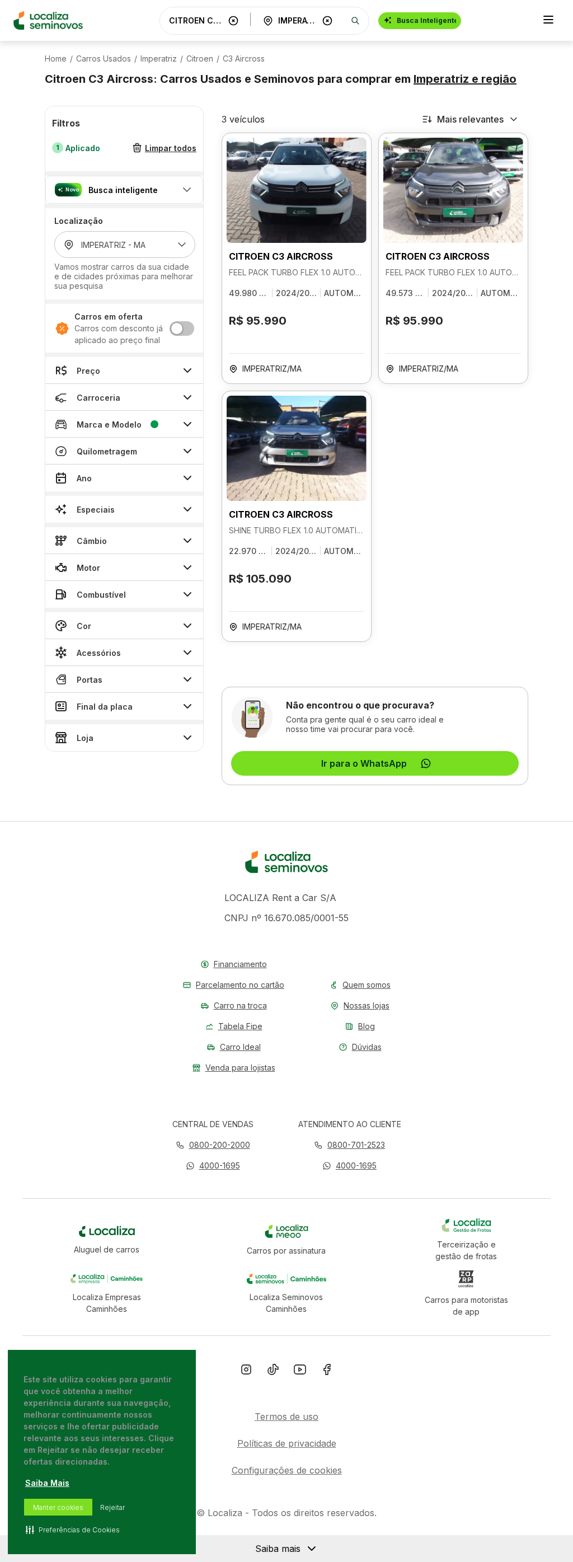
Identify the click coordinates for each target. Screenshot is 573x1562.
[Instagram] (246, 1372)
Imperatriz (158, 58)
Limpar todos (170, 148)
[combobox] (196, 20)
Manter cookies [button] (58, 1507)
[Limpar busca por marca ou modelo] (233, 20)
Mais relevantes (470, 119)
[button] (124, 189)
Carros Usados (103, 58)
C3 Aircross (244, 58)
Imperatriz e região (465, 79)
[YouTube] (300, 1372)
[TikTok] (273, 1372)
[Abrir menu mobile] (548, 20)
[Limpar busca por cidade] (327, 20)
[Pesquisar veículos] (355, 21)
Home (56, 58)
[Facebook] (327, 1372)
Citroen (199, 58)
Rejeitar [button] (112, 1507)
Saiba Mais (47, 1483)
